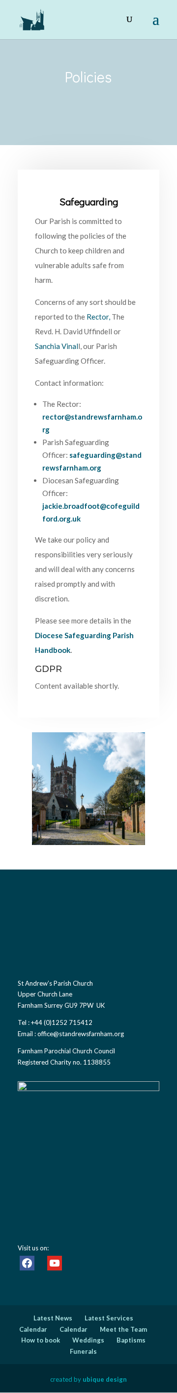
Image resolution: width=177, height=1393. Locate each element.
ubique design (105, 1379)
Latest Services (109, 1318)
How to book (40, 1340)
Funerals (83, 1351)
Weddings (88, 1340)
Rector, (98, 316)
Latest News (52, 1318)
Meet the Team (123, 1329)
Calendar (33, 1329)
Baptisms (131, 1340)
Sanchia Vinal (56, 346)
